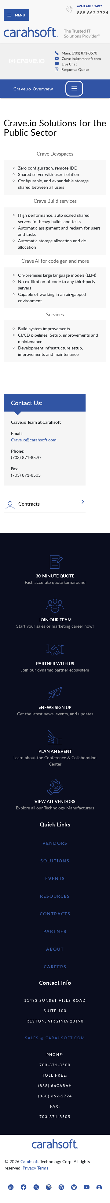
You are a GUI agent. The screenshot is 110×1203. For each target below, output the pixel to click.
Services (55, 314)
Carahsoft (29, 1161)
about (55, 949)
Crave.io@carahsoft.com (34, 440)
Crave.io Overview (33, 89)
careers (55, 967)
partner (55, 931)
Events (55, 878)
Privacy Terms (35, 1168)
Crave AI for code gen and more (55, 261)
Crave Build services (55, 201)
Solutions (55, 861)
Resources (55, 896)
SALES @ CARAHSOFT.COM (55, 1037)
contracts (55, 914)
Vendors (55, 843)
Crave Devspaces (55, 153)
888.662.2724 (92, 13)
